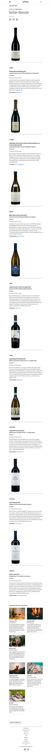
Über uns (26, 731)
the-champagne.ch (19, 164)
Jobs (26, 735)
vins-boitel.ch (18, 523)
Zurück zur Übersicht (15, 722)
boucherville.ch (20, 236)
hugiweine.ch (20, 380)
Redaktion (26, 733)
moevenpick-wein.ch (22, 595)
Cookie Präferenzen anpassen (26, 746)
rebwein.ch (19, 92)
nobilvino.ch (18, 308)
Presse (26, 739)
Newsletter (26, 728)
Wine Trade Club (26, 730)
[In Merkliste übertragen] (17, 19)
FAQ (26, 744)
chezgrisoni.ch (19, 451)
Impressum (26, 741)
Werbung (26, 737)
